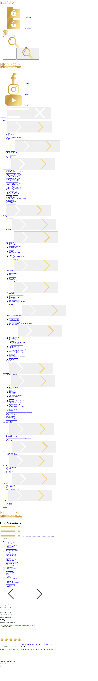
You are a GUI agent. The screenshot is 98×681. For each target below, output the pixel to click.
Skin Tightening (9, 417)
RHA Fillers (11, 399)
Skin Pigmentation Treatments (12, 414)
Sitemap (2, 649)
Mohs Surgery (12, 338)
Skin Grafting (12, 355)
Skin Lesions (11, 347)
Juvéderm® (11, 401)
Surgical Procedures (7, 229)
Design (1, 661)
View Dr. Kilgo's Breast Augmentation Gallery (24, 625)
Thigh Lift (11, 304)
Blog (7, 439)
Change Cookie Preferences (49, 649)
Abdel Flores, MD (10, 196)
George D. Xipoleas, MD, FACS (13, 183)
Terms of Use (15, 649)
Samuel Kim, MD (10, 200)
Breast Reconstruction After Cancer (17, 275)
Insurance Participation (11, 485)
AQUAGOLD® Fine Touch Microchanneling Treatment (19, 412)
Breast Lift (11, 274)
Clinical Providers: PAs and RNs (13, 137)
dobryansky (5, 538)
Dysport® (11, 388)
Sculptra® (11, 405)
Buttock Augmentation (11, 555)
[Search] (9, 58)
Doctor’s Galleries (10, 218)
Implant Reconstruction (14, 318)
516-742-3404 (3, 118)
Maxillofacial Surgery (13, 351)
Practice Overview (10, 134)
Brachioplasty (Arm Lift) (14, 302)
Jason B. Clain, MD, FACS (12, 195)
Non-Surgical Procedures (11, 374)
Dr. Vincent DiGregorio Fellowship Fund (9, 470)
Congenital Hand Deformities (18, 342)
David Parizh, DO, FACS (11, 191)
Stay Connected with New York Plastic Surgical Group (18, 438)
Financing (8, 487)
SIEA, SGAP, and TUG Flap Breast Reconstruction (20, 323)
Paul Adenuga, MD (10, 197)
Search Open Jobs (13, 152)
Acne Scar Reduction (10, 416)
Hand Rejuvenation (10, 410)
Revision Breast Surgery (11, 549)
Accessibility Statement (24, 649)
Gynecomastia (12, 279)
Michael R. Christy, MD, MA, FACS (14, 188)
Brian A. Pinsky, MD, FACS (12, 186)
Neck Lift (11, 251)
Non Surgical (6, 373)
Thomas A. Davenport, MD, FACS (14, 174)
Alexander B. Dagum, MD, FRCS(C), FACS (16, 198)
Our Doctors (8, 135)
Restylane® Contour (13, 396)
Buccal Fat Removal (13, 259)
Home (4, 120)
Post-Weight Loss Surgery (14, 300)
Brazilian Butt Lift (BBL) (14, 297)
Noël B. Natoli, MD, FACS (12, 182)
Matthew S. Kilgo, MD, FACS (13, 175)
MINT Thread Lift (10, 413)
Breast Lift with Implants (11, 545)
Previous (24, 598)
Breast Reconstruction (11, 568)
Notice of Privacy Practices (36, 649)
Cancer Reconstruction (14, 337)
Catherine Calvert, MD (11, 201)
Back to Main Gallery (27, 536)
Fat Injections (12, 255)
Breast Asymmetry (13, 271)
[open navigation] (29, 113)
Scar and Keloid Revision (11, 563)
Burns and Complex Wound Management (18, 352)
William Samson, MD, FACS (12, 193)
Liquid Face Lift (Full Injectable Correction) (19, 406)
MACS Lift (11, 250)
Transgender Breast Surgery (12, 550)
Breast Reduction (12, 278)
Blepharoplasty (9, 571)
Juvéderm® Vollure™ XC (15, 404)
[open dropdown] (29, 127)
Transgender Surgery (10, 361)
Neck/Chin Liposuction (11, 572)
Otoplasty (8, 576)
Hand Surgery (12, 341)
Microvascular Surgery (14, 339)
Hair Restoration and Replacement (16, 256)
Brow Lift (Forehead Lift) (14, 252)
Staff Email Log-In (4, 664)
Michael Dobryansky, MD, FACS (13, 179)
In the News (8, 472)
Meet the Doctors (7, 169)
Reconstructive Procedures (12, 335)
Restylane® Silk (12, 392)
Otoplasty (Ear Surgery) (14, 257)
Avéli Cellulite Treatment (11, 420)
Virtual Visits (9, 504)
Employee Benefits (13, 153)
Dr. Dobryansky (36, 536)
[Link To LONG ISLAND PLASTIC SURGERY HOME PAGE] (11, 71)
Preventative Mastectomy (14, 322)
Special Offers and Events (12, 436)
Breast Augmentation (13, 273)
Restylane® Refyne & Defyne (15, 395)
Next (27, 598)
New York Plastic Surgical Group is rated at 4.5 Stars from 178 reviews (38, 644)
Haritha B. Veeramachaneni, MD (13, 187)
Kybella (10, 390)
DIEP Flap (11, 316)
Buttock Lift (11, 296)
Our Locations (9, 156)
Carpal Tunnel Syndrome (17, 345)
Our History (8, 138)
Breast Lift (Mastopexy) (11, 543)
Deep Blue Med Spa (7, 422)
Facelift (7, 573)
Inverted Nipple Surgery (14, 281)
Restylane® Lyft (12, 393)
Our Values (8, 139)
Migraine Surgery (13, 247)
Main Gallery (9, 216)
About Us (5, 131)
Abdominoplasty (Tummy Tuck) (16, 295)
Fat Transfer (8, 360)
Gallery (4, 215)
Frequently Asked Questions (12, 489)
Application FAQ (13, 155)
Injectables (8, 386)
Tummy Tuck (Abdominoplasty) (13, 565)
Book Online (9, 503)
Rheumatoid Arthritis (16, 343)
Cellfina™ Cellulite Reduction (13, 582)
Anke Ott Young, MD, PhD (12, 192)
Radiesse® (11, 397)
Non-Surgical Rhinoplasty (12, 409)
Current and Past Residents (12, 454)
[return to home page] (7, 5)
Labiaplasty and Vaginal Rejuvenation (17, 301)
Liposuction (11, 293)
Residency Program (7, 451)
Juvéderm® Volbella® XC (15, 403)
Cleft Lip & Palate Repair (17, 350)
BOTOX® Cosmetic (13, 387)
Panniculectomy (9, 552)
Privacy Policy (7, 649)
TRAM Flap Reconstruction (15, 324)
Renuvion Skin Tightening (12, 418)
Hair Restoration (9, 581)
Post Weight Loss (10, 560)
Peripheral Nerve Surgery (14, 346)
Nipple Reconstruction (14, 320)
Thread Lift (8, 586)
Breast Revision (12, 277)
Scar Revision (12, 354)
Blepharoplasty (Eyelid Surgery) (16, 246)
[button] (5, 32)
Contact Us (8, 157)
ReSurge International (11, 467)
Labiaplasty (8, 556)
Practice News (6, 434)
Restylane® (11, 391)
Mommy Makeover (13, 298)
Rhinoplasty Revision (13, 358)
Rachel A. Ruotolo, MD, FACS (13, 176)
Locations (8, 505)
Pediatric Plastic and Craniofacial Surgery (18, 349)
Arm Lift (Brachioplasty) (11, 554)
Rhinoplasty (11, 243)
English (6, 36)
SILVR (13, 661)
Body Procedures (10, 292)
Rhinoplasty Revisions (14, 244)
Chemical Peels (9, 421)
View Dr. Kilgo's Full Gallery (6, 625)
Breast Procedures (10, 270)
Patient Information (7, 483)
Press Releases (9, 440)
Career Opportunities (10, 151)
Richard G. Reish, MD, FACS (13, 184)
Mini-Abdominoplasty (11, 559)
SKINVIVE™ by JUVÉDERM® (16, 400)
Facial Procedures (10, 242)
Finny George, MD (10, 189)
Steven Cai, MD (9, 202)
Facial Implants (12, 254)
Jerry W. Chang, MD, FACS (12, 180)
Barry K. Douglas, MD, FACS (13, 173)
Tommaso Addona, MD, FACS (13, 178)
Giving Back (6, 465)
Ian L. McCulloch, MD (11, 204)
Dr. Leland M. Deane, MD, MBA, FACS (15, 171)
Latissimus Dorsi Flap (14, 319)
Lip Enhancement (10, 408)
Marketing (7, 661)
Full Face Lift (12, 248)
